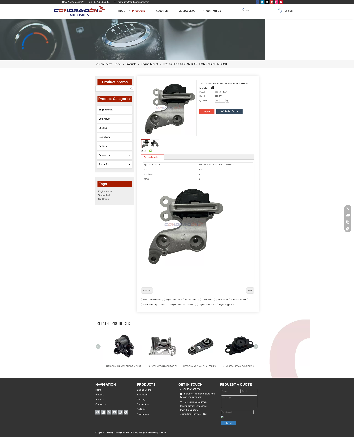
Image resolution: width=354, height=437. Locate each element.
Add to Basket (231, 111)
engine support (225, 304)
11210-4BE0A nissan (152, 299)
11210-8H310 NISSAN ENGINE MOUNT (119, 366)
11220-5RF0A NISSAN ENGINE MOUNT (234, 366)
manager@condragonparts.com (133, 2)
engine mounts (239, 299)
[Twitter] (267, 2)
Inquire (207, 111)
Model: (202, 92)
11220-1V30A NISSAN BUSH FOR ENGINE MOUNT (158, 366)
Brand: (202, 96)
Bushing (103, 128)
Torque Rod (104, 164)
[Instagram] (276, 2)
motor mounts (191, 299)
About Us (100, 399)
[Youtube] (271, 2)
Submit (229, 423)
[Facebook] (257, 2)
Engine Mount (105, 110)
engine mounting (206, 304)
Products (99, 395)
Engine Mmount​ (173, 299)
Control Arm (104, 137)
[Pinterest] (281, 2)
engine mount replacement (182, 304)
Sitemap (162, 432)
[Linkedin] (262, 2)
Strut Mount (104, 119)
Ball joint (103, 146)
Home (98, 390)
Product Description (152, 157)
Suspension (104, 155)
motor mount (207, 299)
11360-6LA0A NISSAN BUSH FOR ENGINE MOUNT (196, 366)
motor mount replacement (154, 304)
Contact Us (100, 404)
